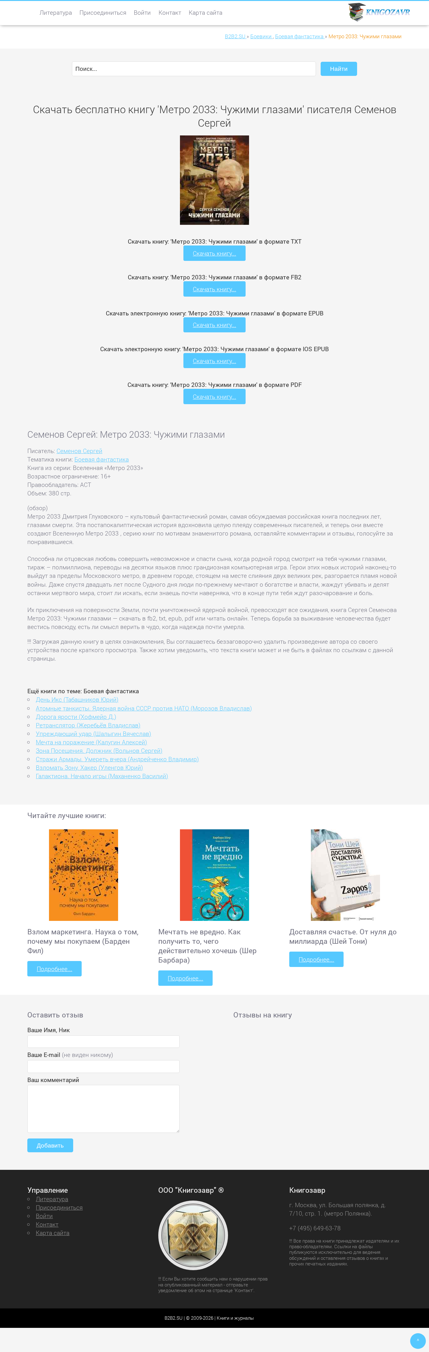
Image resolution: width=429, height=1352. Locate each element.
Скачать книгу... (214, 253)
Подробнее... (54, 969)
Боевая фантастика (101, 459)
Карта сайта (205, 12)
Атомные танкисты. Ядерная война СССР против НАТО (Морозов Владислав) (144, 708)
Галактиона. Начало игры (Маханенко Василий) (102, 776)
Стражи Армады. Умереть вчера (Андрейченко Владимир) (117, 759)
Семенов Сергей (79, 451)
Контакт (170, 12)
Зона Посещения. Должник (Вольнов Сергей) (99, 750)
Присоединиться (102, 12)
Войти (142, 12)
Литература (56, 12)
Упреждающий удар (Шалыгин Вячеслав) (93, 733)
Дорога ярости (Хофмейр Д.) (76, 717)
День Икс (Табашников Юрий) (77, 699)
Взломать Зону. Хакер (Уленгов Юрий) (89, 767)
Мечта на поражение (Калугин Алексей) (91, 742)
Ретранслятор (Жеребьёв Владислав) (88, 725)
